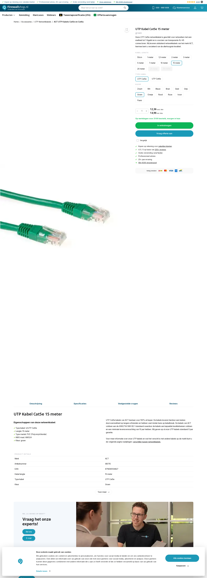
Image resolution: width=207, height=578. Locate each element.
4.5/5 (198, 2)
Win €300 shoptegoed (124, 2)
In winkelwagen (164, 125)
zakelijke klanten (165, 146)
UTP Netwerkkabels (42, 22)
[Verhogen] (146, 111)
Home (16, 22)
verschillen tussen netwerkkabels (146, 442)
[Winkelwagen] (202, 8)
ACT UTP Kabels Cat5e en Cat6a (68, 22)
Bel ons (29, 532)
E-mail (28, 538)
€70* (93, 2)
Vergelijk (143, 140)
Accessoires (26, 22)
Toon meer (102, 492)
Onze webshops (105, 2)
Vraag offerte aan (164, 133)
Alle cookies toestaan (182, 558)
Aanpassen (181, 566)
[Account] (195, 8)
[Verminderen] (137, 111)
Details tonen (41, 571)
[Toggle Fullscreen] (126, 29)
